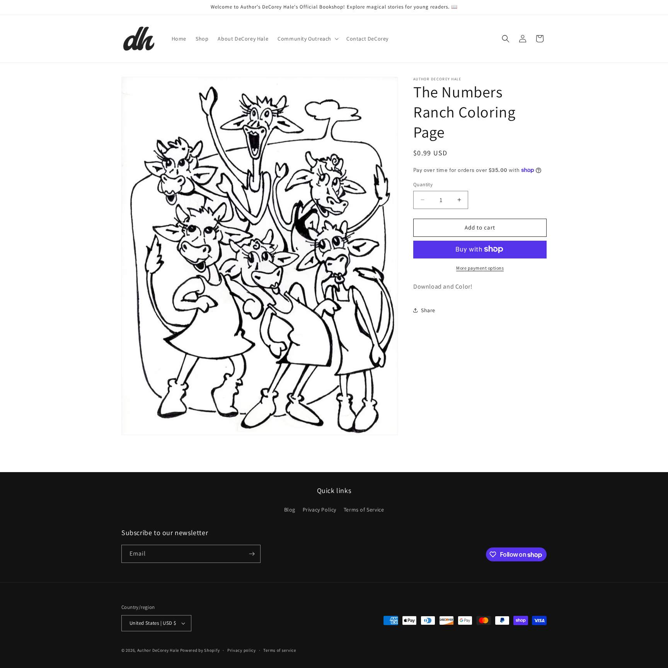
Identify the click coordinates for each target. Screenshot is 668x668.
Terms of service (279, 650)
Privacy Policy (319, 509)
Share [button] (428, 309)
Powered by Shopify (200, 650)
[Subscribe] (251, 554)
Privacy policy (241, 650)
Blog (289, 509)
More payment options (480, 267)
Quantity (423, 184)
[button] (307, 39)
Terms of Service (364, 509)
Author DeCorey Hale (158, 650)
